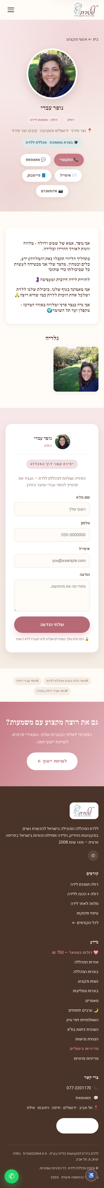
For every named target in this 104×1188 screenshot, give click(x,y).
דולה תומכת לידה (84, 884)
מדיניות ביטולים (84, 1049)
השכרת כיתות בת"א (82, 1030)
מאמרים (91, 1001)
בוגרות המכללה (85, 972)
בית (95, 39)
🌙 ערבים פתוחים (83, 1010)
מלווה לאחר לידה (84, 904)
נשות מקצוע (88, 981)
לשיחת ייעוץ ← (52, 761)
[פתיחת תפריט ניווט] (11, 10)
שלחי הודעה (52, 625)
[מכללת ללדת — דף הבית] (86, 10)
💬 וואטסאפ (35, 160)
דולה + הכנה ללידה (82, 894)
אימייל (84, 549)
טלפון (85, 523)
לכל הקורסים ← (85, 923)
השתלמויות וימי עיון (82, 1020)
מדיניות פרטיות (86, 1059)
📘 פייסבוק (36, 175)
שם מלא (83, 497)
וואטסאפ (83, 1098)
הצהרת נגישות (86, 1039)
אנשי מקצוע (76, 39)
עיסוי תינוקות (87, 913)
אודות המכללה (86, 962)
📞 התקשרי (69, 160)
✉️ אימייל (68, 175)
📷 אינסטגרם (52, 191)
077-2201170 (79, 1088)
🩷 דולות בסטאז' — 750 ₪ (75, 953)
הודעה (85, 574)
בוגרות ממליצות (85, 991)
